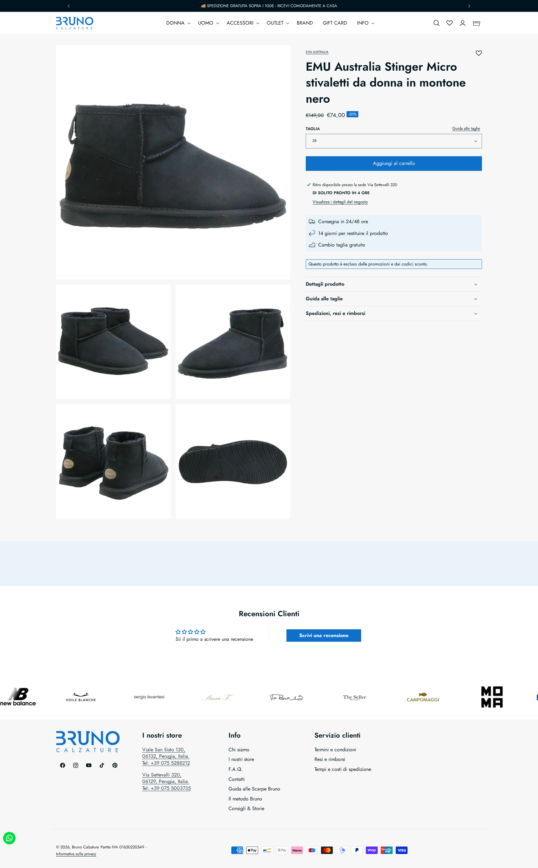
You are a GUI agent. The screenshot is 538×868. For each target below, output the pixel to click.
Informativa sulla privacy (76, 854)
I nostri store (241, 759)
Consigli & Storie (246, 808)
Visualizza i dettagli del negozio (340, 202)
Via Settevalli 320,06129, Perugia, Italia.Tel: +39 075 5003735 (166, 781)
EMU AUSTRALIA (317, 51)
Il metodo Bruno (245, 798)
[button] (177, 23)
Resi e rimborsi (329, 759)
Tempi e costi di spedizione (342, 769)
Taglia (313, 129)
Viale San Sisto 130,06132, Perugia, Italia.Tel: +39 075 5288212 (166, 756)
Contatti (237, 779)
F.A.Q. (236, 769)
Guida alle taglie (466, 128)
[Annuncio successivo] (469, 6)
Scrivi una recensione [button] (323, 635)
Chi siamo (239, 749)
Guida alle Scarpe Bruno (254, 788)
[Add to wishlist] (479, 53)
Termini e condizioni (335, 749)
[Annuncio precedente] (69, 6)
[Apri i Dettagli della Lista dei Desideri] (449, 23)
